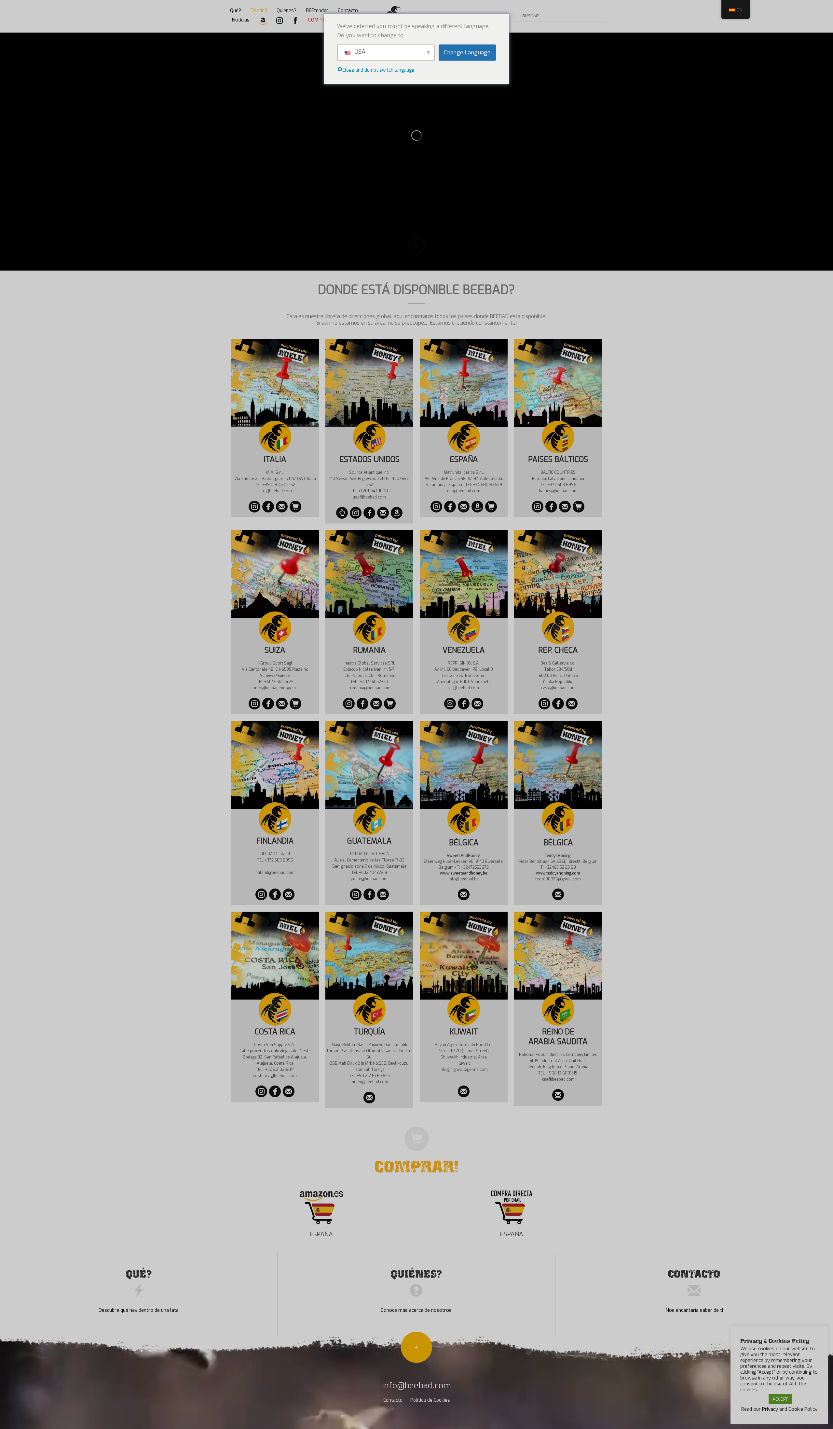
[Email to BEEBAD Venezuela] (477, 703)
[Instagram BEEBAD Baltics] (537, 506)
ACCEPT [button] (780, 1399)
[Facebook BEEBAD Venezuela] (464, 703)
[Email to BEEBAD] (464, 894)
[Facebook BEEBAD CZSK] (558, 703)
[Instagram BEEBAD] (254, 703)
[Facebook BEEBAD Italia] (268, 506)
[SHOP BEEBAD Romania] (390, 703)
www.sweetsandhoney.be (463, 873)
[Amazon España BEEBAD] (477, 506)
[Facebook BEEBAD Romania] (362, 703)
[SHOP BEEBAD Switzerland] (295, 703)
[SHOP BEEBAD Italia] (295, 506)
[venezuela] (450, 703)
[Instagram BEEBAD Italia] (254, 506)
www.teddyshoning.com (558, 873)
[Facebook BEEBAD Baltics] (551, 506)
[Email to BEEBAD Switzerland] (282, 703)
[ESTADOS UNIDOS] (356, 513)
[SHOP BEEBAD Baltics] (578, 506)
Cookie (795, 1409)
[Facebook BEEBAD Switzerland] (268, 703)
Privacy (770, 1409)
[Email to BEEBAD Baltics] (565, 506)
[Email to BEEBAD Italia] (282, 506)
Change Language (467, 52)
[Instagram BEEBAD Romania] (349, 703)
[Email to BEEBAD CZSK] (572, 703)
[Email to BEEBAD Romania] (376, 703)
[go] (513, 16)
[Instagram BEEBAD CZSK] (544, 703)
